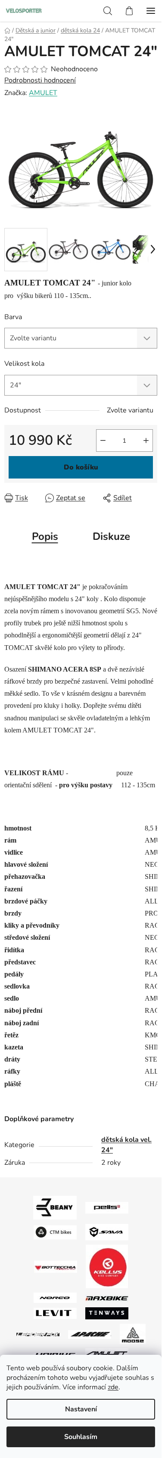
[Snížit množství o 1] (102, 440)
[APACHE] (89, 1334)
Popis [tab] (45, 536)
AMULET (43, 93)
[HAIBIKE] (55, 1354)
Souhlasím (80, 1437)
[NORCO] (55, 1297)
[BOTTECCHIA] (55, 1266)
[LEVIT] (55, 1313)
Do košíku (81, 467)
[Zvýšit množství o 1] (146, 440)
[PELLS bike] (106, 1207)
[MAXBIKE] (106, 1298)
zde (113, 1387)
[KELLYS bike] (107, 1266)
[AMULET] (106, 1354)
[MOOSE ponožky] (133, 1333)
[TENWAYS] (106, 1313)
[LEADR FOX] (37, 1334)
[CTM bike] (55, 1231)
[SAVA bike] (106, 1231)
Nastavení (81, 1409)
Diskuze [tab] (111, 536)
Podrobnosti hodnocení (40, 80)
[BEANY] (55, 1207)
